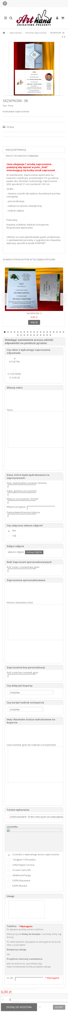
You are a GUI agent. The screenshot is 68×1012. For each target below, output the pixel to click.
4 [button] (14, 332)
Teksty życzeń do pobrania (22, 155)
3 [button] (11, 332)
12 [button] (40, 332)
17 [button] (57, 332)
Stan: (5, 105)
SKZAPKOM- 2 (34, 313)
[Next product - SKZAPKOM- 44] (64, 37)
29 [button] (47, 335)
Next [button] (63, 299)
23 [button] (27, 335)
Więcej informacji (16, 149)
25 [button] (34, 335)
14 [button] (47, 332)
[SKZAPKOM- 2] (34, 289)
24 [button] (31, 335)
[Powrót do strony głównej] (4, 33)
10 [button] (34, 332)
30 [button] (50, 335)
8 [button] (27, 332)
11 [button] (37, 332)
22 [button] (24, 335)
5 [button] (17, 332)
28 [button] (44, 335)
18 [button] (60, 332)
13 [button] (44, 332)
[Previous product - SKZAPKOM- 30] (62, 37)
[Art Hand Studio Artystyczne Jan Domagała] (34, 18)
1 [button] (4, 332)
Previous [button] (4, 299)
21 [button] (21, 335)
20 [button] (17, 335)
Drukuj (10, 126)
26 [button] (37, 335)
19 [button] (63, 332)
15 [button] (50, 332)
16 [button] (53, 332)
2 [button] (8, 332)
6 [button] (21, 332)
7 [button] (24, 332)
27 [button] (40, 335)
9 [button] (31, 332)
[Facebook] (5, 3)
